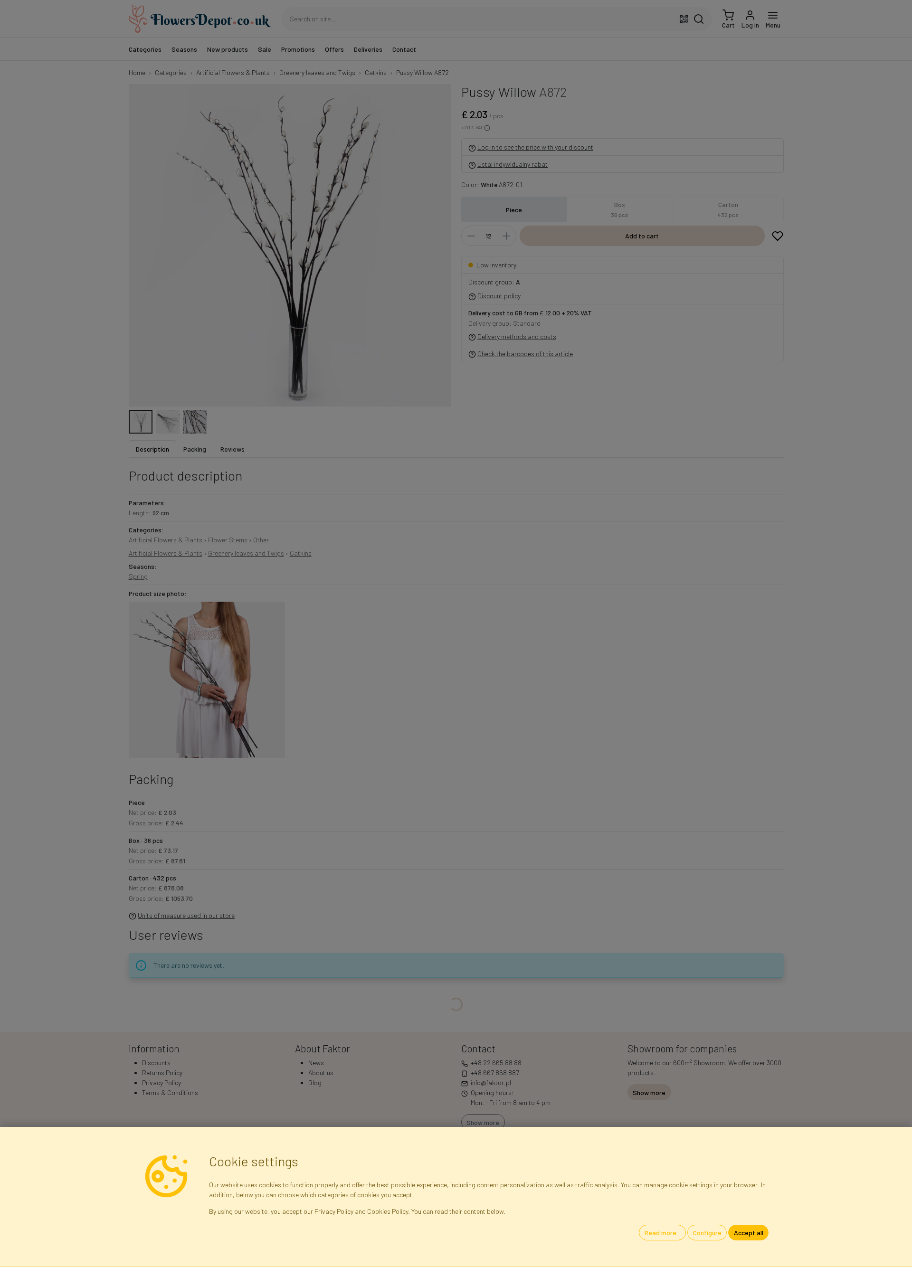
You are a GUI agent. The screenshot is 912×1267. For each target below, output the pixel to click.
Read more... (663, 1233)
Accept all (748, 1233)
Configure (707, 1233)
